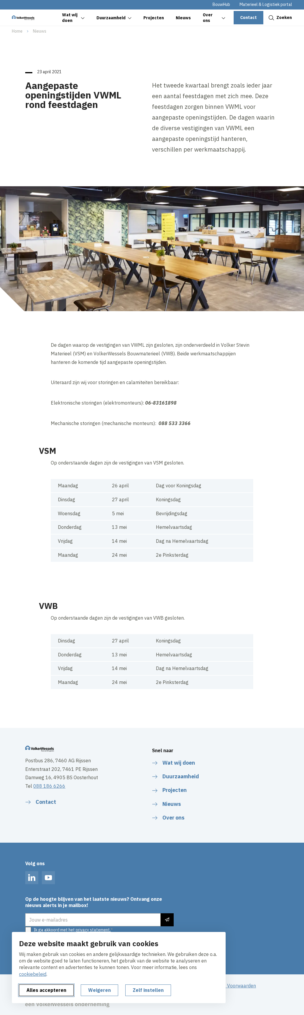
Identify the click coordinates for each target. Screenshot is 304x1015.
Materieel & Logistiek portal (266, 4)
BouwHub (221, 4)
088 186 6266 (49, 786)
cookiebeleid (32, 974)
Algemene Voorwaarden (230, 986)
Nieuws (39, 31)
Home (17, 31)
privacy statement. (93, 930)
